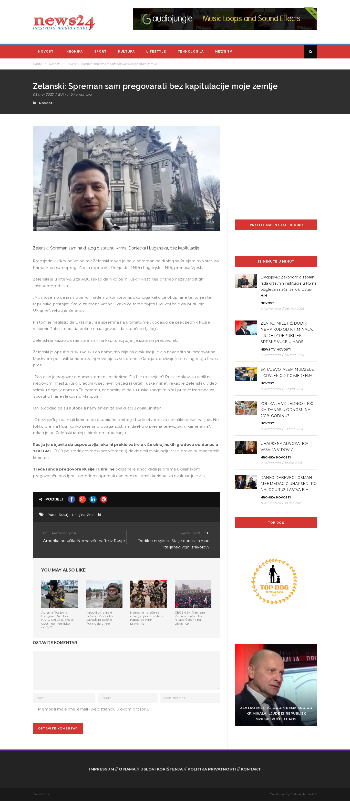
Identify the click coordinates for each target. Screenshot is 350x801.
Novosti (46, 51)
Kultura (126, 51)
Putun (52, 515)
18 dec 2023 (293, 503)
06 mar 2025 (294, 309)
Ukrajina (78, 515)
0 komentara (81, 94)
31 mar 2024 (294, 429)
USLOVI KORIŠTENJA (161, 769)
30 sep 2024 (294, 389)
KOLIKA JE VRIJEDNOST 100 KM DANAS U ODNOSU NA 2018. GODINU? (287, 409)
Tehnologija (191, 51)
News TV (223, 51)
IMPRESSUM (101, 769)
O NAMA (127, 769)
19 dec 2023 (293, 463)
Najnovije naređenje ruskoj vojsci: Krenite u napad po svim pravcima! (146, 617)
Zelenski (94, 515)
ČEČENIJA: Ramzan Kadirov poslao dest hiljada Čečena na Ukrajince (190, 617)
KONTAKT (251, 769)
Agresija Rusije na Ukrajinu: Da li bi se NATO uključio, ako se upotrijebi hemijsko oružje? (57, 619)
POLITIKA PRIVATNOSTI (212, 769)
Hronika (74, 51)
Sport (100, 51)
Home (37, 64)
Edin (62, 94)
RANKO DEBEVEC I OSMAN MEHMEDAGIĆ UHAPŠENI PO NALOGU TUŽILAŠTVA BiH (289, 483)
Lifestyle (156, 51)
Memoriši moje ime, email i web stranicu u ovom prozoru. (93, 709)
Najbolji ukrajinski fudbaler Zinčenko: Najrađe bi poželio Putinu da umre (100, 617)
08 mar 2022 (43, 94)
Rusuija (64, 515)
